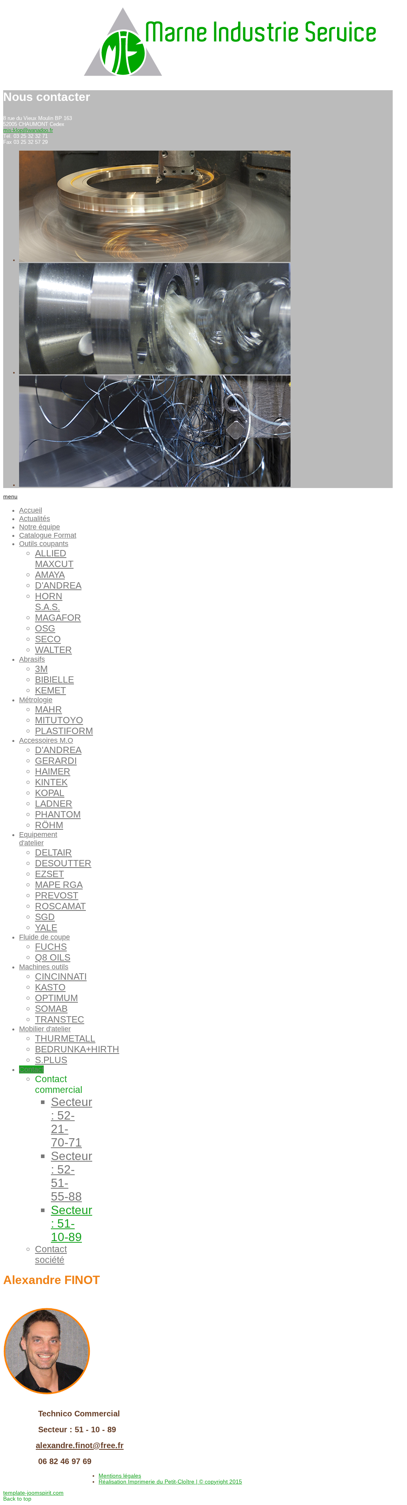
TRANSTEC (59, 1019)
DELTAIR (53, 852)
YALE (46, 927)
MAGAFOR (58, 617)
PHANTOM (58, 814)
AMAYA (50, 574)
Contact (31, 1069)
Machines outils (43, 967)
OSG (45, 628)
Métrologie (35, 700)
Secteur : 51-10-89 (71, 1223)
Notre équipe (39, 527)
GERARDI (56, 760)
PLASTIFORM (64, 731)
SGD (45, 917)
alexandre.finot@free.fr (80, 1445)
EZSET (49, 874)
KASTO (50, 987)
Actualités (34, 519)
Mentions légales (120, 1476)
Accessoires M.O (46, 740)
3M (41, 669)
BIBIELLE (54, 679)
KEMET (50, 690)
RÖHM (49, 825)
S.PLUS (51, 1060)
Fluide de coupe (44, 937)
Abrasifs (32, 659)
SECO (48, 639)
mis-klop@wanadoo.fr (28, 130)
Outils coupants (43, 544)
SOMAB (51, 1008)
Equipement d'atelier (38, 839)
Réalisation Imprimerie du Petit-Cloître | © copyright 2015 (170, 1482)
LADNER (53, 803)
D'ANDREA (58, 585)
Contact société (51, 1254)
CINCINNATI (61, 976)
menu (10, 497)
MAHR (48, 709)
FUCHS (51, 946)
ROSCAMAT (60, 906)
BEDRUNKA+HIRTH (77, 1049)
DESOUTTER (63, 863)
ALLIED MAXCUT (54, 558)
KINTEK (51, 782)
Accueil (30, 510)
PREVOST (56, 895)
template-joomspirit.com (33, 1493)
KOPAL (49, 793)
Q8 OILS (52, 957)
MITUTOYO (59, 720)
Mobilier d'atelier (45, 1029)
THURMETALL (65, 1038)
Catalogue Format (47, 535)
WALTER (53, 650)
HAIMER (52, 771)
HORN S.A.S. (48, 601)
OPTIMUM (56, 998)
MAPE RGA (59, 884)
